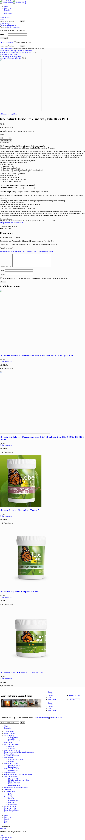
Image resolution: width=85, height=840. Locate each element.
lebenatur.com (19, 223)
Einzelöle (11, 799)
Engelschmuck (13, 767)
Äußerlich (11, 748)
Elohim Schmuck (14, 765)
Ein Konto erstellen (13, 27)
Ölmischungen (13, 800)
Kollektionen (12, 804)
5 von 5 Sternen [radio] (48, 251)
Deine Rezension (6, 267)
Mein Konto (52, 699)
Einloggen (4, 38)
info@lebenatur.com (6, 223)
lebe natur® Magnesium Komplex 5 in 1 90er (19, 591)
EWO (10, 793)
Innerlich (11, 746)
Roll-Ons (11, 802)
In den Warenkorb (6, 140)
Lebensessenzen (13, 778)
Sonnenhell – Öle (14, 786)
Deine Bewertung (6, 248)
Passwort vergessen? (6, 42)
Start (1, 49)
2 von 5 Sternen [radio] (16, 251)
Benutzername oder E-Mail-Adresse (12, 30)
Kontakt (50, 696)
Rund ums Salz (13, 771)
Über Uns (51, 694)
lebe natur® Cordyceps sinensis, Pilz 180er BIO (16, 52)
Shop (49, 697)
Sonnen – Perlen (13, 784)
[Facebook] (67, 706)
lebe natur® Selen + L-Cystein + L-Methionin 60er (21, 673)
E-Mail (3, 274)
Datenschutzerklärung (41, 718)
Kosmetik (11, 761)
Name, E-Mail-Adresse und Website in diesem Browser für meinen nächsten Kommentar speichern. (35, 278)
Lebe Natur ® (8, 49)
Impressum (53, 718)
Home (50, 692)
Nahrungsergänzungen (15, 759)
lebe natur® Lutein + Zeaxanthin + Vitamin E (19, 510)
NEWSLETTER (74, 695)
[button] (6, 361)
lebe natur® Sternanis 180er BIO (11, 58)
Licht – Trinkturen (14, 782)
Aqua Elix (11, 739)
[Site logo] (6, 1)
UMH (10, 795)
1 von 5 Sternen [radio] (5, 251)
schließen (3, 828)
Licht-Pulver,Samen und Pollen (18, 780)
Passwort (3, 34)
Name (2, 270)
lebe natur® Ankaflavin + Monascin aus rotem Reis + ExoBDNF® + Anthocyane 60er (36, 356)
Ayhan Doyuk (13, 737)
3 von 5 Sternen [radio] (27, 251)
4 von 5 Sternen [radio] (37, 251)
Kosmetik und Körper (15, 741)
